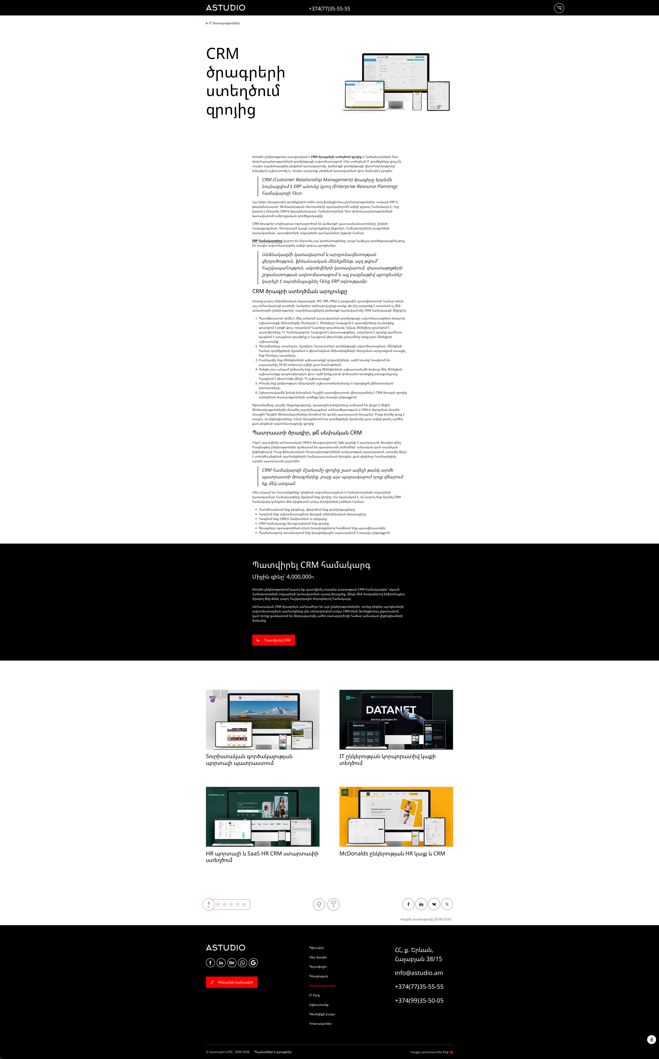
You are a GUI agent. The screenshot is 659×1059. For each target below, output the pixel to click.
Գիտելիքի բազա (322, 1014)
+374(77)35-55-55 (419, 986)
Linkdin (221, 962)
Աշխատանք (318, 1004)
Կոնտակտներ (320, 1023)
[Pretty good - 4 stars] (237, 904)
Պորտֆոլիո (318, 967)
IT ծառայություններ (224, 23)
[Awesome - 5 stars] (244, 904)
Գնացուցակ (318, 976)
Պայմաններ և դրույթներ (273, 1052)
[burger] (556, 6)
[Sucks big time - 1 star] (218, 904)
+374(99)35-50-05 (419, 1000)
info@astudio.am (419, 973)
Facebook (210, 962)
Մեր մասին (318, 957)
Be (231, 962)
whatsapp (242, 962)
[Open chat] (651, 1039)
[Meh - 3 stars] (231, 904)
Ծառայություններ (322, 985)
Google (253, 962)
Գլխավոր (316, 947)
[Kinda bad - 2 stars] (224, 904)
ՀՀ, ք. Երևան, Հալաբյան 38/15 (418, 954)
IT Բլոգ (314, 995)
